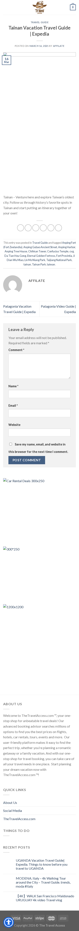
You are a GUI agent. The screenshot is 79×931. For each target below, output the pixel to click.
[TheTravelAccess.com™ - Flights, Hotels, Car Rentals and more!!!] (40, 7)
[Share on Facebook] (28, 227)
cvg (72, 251)
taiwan (51, 264)
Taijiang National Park (59, 260)
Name (13, 386)
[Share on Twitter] (35, 227)
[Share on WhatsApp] (20, 227)
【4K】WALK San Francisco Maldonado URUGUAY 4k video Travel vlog (45, 898)
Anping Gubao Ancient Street (40, 247)
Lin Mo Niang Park (34, 260)
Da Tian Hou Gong (15, 255)
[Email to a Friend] (43, 227)
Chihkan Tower (37, 251)
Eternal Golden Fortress (41, 255)
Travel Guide (40, 22)
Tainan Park (39, 264)
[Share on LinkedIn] (58, 227)
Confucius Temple (57, 251)
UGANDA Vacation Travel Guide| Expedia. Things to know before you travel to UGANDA (41, 864)
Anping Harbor (66, 247)
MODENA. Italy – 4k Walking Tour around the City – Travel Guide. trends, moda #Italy (43, 882)
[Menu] (5, 7)
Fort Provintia (64, 255)
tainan (27, 264)
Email (13, 405)
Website (14, 424)
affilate (58, 45)
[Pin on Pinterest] (50, 227)
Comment (16, 350)
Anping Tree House (16, 251)
